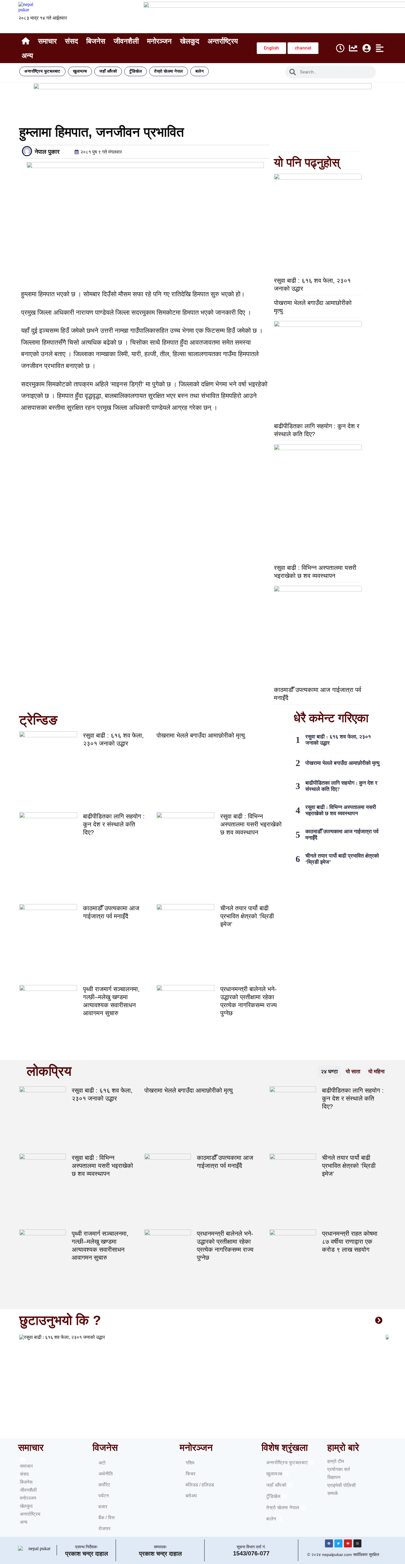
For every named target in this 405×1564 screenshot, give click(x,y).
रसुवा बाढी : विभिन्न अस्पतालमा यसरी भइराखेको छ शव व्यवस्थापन (251, 824)
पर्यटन (103, 1495)
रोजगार (104, 1528)
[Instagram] (357, 1543)
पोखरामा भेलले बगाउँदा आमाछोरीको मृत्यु (201, 735)
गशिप (190, 1462)
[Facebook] (329, 1543)
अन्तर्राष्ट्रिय (223, 41)
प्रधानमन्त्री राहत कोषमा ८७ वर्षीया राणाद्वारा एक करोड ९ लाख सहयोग (349, 1241)
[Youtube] (348, 1543)
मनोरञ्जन (159, 41)
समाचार (47, 41)
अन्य (27, 56)
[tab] (329, 1072)
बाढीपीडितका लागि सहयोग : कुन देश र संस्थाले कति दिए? (114, 824)
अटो (102, 1462)
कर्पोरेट (104, 1484)
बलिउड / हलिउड (200, 1484)
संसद (71, 41)
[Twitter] (338, 1543)
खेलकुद (189, 41)
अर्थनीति (105, 1473)
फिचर (190, 1473)
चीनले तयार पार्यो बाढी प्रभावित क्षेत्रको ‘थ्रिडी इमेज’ (247, 916)
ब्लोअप (191, 1495)
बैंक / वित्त (106, 1517)
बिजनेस (95, 41)
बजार (102, 1506)
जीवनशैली (126, 41)
